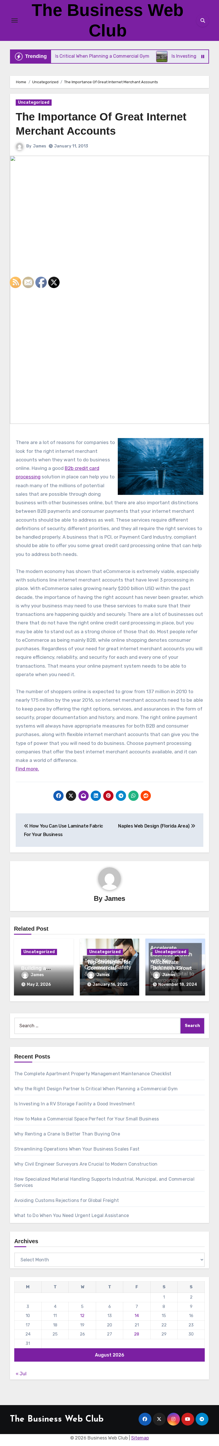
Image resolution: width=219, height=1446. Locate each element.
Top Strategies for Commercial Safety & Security (109, 968)
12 (82, 1315)
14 (137, 1315)
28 (136, 1334)
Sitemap (140, 1438)
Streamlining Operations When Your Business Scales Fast (77, 1149)
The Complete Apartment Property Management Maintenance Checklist (93, 1073)
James (39, 146)
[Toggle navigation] (14, 20)
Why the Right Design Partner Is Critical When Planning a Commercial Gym (96, 1088)
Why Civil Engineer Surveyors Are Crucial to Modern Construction (86, 1164)
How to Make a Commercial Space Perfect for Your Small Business (86, 1119)
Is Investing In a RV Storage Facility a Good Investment (74, 1104)
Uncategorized (33, 102)
